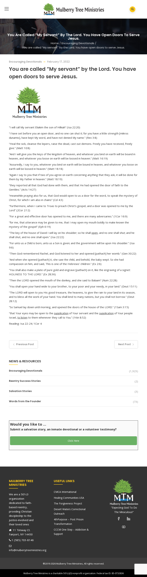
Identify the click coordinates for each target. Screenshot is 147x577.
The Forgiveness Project (68, 503)
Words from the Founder (25, 401)
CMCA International (65, 492)
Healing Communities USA (69, 497)
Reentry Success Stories (25, 381)
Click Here (73, 440)
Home (55, 43)
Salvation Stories (20, 391)
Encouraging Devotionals (77, 43)
